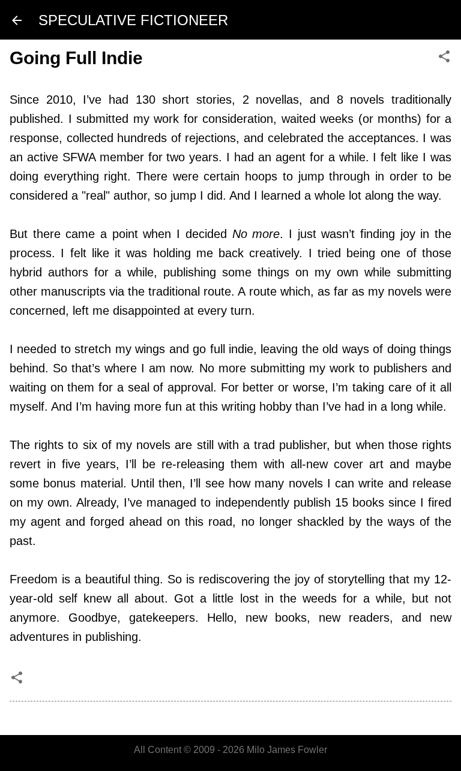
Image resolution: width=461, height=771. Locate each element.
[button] (444, 57)
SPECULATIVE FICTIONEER (133, 20)
